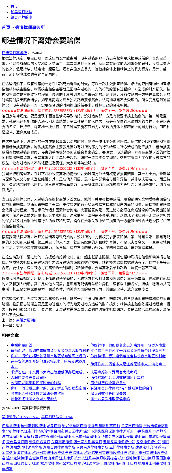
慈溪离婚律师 (39, 442)
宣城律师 (36, 458)
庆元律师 (32, 463)
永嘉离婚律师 (62, 442)
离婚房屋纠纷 (27, 320)
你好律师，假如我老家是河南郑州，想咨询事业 (128, 345)
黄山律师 (51, 458)
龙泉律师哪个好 (148, 442)
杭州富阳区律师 (33, 426)
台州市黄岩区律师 (68, 431)
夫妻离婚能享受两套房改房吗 (113, 372)
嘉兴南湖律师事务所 (92, 447)
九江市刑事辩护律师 (37, 431)
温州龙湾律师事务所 (26, 447)
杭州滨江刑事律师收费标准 (95, 458)
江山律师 (66, 458)
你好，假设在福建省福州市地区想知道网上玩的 (48, 356)
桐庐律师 (85, 463)
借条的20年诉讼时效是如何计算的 (117, 377)
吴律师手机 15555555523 (21, 417)
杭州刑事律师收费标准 (50, 453)
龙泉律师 (54, 426)
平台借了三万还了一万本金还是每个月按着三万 (128, 351)
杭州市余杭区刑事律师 (145, 431)
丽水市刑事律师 (84, 437)
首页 (14, 7)
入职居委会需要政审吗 (29, 377)
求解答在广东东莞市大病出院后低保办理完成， (48, 372)
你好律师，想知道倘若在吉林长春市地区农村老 (128, 356)
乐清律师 (76, 453)
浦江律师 (24, 453)
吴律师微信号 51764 (57, 417)
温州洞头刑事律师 (87, 442)
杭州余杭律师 (66, 463)
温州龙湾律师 (17, 458)
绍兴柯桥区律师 (74, 426)
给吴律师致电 (21, 17)
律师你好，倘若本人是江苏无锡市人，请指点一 (128, 364)
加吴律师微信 (21, 12)
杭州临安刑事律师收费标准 (105, 453)
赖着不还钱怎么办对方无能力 (34, 399)
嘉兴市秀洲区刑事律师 (53, 437)
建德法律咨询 (146, 447)
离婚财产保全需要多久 (108, 383)
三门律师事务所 (121, 447)
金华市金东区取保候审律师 (119, 437)
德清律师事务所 (30, 27)
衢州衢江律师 (126, 463)
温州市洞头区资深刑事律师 (104, 431)
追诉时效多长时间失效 (108, 394)
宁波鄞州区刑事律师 (104, 426)
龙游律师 (47, 463)
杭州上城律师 (104, 463)
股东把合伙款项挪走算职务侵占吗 (37, 394)
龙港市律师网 (131, 426)
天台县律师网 (17, 442)
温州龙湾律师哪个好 (119, 442)
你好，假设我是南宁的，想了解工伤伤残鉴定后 (48, 388)
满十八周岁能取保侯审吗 (110, 399)
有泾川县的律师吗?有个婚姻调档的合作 (121, 388)
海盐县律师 (11, 426)
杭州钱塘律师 (129, 458)
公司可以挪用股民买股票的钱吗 (36, 383)
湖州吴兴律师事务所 (59, 447)
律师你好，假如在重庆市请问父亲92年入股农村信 (50, 351)
